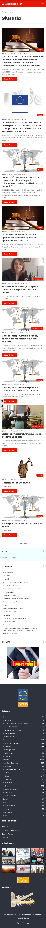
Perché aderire (10, 592)
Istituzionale (8, 753)
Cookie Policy (7, 834)
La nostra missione (11, 585)
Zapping (9, 779)
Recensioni (8, 792)
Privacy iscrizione (9, 621)
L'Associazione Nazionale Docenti (16, 723)
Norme (6, 786)
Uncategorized (8, 812)
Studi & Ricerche (10, 796)
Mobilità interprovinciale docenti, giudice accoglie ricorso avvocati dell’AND (20, 338)
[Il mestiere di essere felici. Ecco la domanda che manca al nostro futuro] (8, 869)
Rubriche (6, 759)
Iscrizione (8, 579)
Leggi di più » (9, 79)
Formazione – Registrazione (12, 602)
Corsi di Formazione (11, 743)
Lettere (7, 773)
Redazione (6, 54)
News (6, 776)
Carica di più (23, 543)
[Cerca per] (43, 4)
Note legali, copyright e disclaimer (14, 618)
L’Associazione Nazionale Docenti (16, 582)
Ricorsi (6, 809)
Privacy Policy (8, 625)
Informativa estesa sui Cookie (13, 608)
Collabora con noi (9, 736)
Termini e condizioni (10, 634)
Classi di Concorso (9, 595)
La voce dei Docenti (10, 612)
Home (5, 12)
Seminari (7, 746)
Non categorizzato (9, 750)
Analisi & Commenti (11, 763)
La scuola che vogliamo (13, 589)
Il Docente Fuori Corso (12, 769)
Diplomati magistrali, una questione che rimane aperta (21, 435)
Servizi (5, 799)
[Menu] (3, 4)
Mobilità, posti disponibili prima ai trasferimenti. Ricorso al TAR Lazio (20, 389)
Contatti (5, 838)
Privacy (7, 756)
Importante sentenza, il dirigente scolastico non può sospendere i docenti (20, 289)
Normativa (8, 783)
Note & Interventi (10, 789)
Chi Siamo (6, 575)
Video (5, 815)
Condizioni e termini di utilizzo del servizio (17, 598)
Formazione (7, 740)
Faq (5, 802)
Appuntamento (8, 572)
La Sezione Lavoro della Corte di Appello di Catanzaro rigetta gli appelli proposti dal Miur (19, 237)
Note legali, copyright (10, 830)
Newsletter (6, 615)
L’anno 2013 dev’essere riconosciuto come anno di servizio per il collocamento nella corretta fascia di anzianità (22, 182)
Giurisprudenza (9, 806)
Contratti (7, 766)
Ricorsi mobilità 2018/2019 (16, 482)
